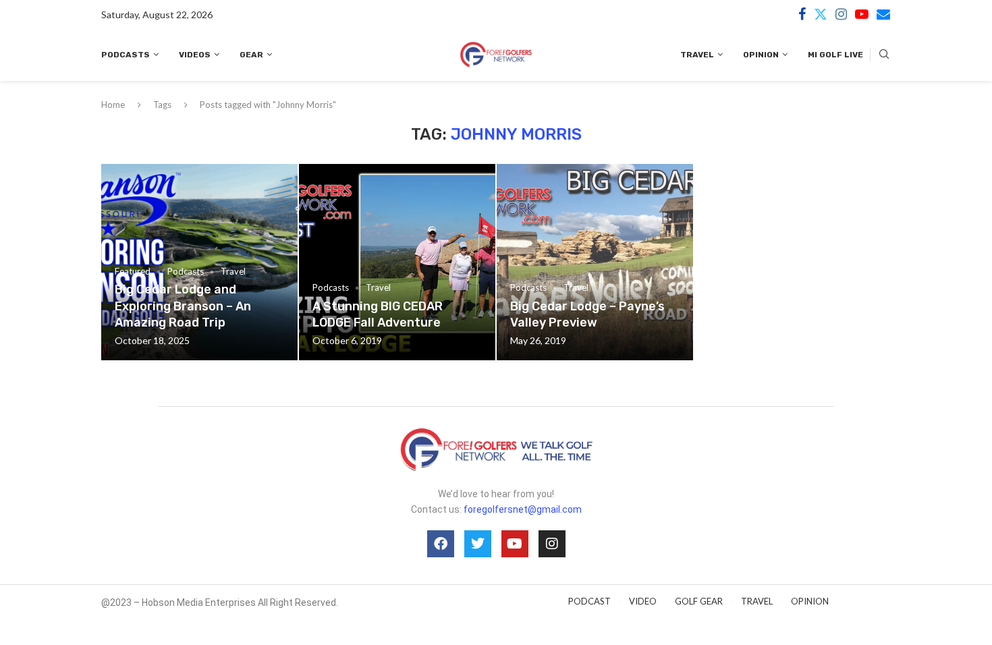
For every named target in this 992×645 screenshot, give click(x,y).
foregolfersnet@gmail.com (523, 509)
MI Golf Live (835, 54)
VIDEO (643, 601)
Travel (697, 54)
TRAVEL (757, 601)
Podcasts (125, 54)
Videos (195, 54)
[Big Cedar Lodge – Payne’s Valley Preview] (595, 262)
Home (113, 104)
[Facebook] (802, 14)
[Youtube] (861, 14)
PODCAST (589, 601)
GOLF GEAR (699, 601)
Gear (251, 54)
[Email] (883, 14)
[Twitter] (820, 14)
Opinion (761, 54)
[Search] (884, 55)
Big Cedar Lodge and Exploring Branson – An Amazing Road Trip (183, 306)
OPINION (810, 601)
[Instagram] (841, 14)
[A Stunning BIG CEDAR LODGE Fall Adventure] (397, 262)
